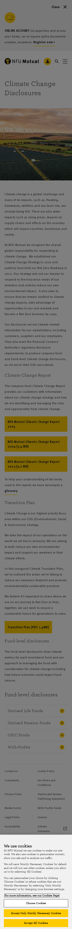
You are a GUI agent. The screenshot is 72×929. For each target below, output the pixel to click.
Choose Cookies (36, 903)
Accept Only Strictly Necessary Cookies (36, 913)
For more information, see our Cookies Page (32, 895)
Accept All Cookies (36, 923)
